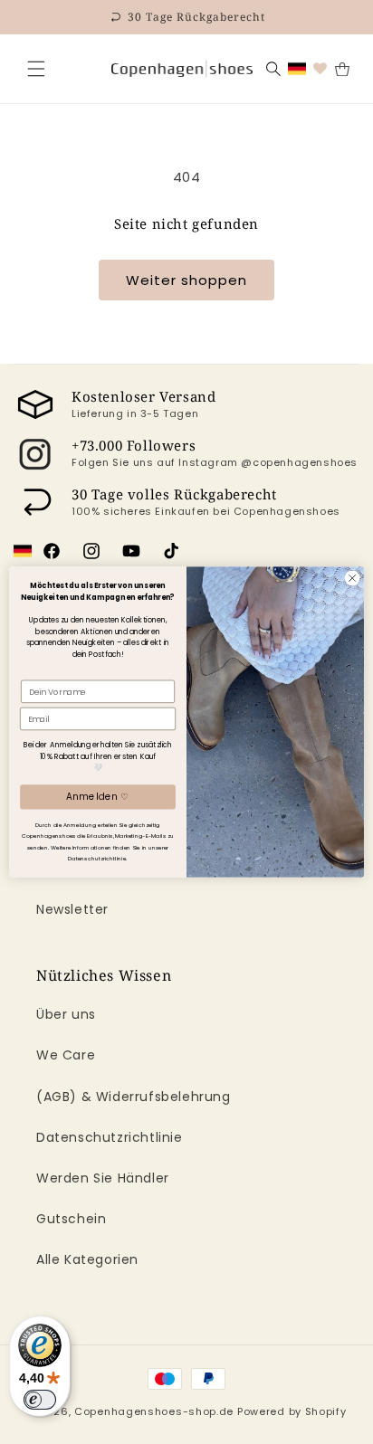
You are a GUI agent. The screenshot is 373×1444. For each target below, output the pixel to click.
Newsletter (72, 909)
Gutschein (71, 1219)
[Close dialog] (352, 578)
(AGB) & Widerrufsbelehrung (133, 1097)
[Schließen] (36, 69)
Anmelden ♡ (97, 797)
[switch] (40, 1400)
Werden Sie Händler (102, 1178)
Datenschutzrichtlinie (109, 1137)
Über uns (66, 1014)
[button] (36, 69)
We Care (65, 1055)
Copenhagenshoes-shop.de (154, 1411)
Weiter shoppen (186, 280)
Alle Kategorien (87, 1259)
